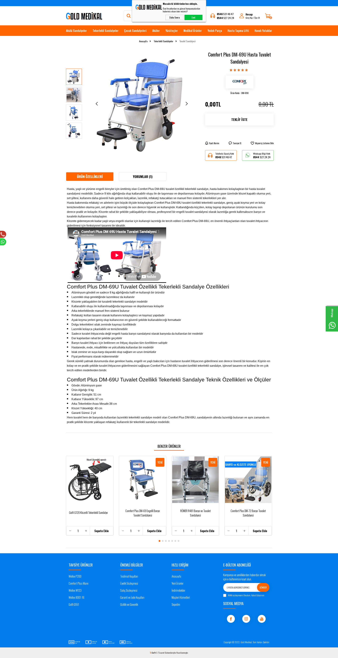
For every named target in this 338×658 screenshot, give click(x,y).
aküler (156, 31)
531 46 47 (225, 14)
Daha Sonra (174, 17)
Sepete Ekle (101, 531)
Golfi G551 (74, 604)
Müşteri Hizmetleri (181, 597)
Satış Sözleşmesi (128, 590)
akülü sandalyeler (76, 31)
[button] (159, 541)
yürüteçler (171, 31)
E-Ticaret (160, 652)
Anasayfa (176, 576)
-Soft (153, 652)
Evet (193, 17)
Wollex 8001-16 (76, 597)
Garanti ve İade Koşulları (132, 597)
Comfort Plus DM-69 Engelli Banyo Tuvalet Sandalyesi (142, 513)
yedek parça (215, 31)
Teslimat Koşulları (129, 576)
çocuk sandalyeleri (135, 31)
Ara (130, 16)
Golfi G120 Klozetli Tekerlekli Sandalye (88, 512)
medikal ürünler (192, 31)
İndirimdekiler (178, 590)
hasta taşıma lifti (238, 31)
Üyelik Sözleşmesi (129, 583)
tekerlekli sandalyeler (105, 31)
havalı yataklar (263, 31)
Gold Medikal (246, 642)
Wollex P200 (75, 576)
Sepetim (176, 604)
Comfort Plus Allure (78, 583)
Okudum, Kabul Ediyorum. (246, 595)
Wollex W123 (75, 590)
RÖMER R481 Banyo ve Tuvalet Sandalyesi (195, 513)
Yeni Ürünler (178, 583)
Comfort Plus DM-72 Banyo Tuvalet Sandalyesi (248, 513)
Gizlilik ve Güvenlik (129, 604)
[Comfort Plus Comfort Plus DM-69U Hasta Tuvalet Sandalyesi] (240, 82)
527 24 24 (225, 18)
